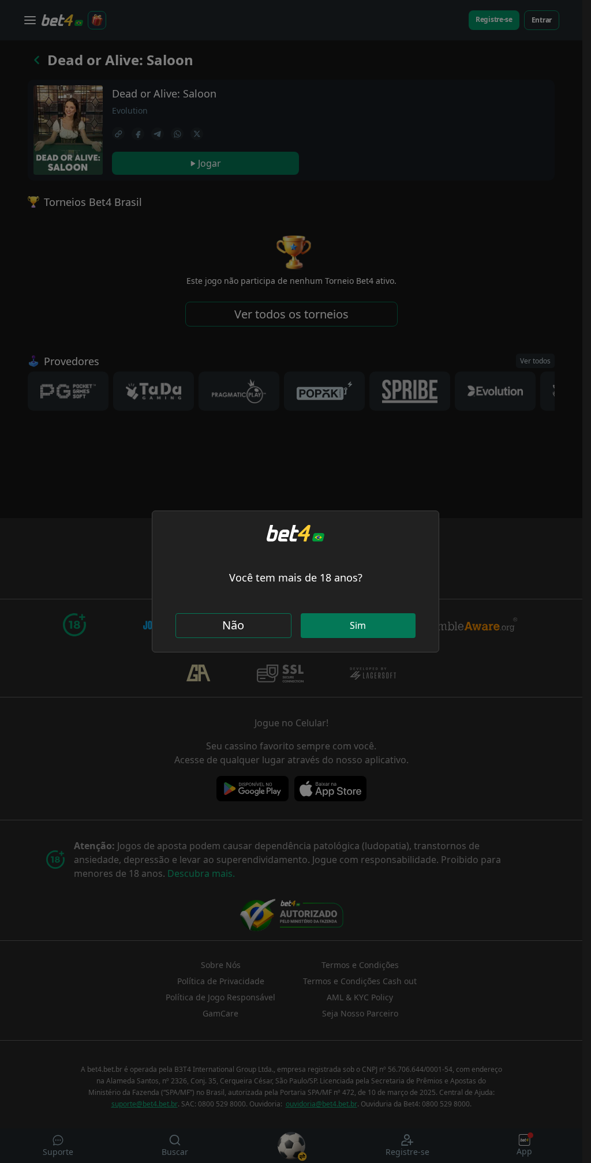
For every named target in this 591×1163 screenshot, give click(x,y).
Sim (358, 625)
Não (233, 625)
